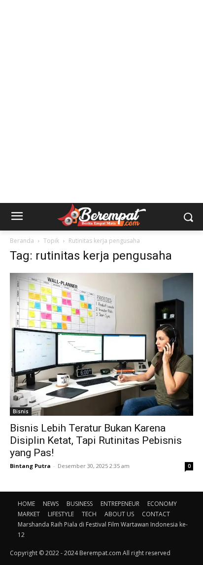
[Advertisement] (101, 101)
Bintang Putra (30, 465)
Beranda (22, 240)
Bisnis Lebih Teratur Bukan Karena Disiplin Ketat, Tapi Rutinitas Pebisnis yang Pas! (96, 440)
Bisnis (21, 411)
